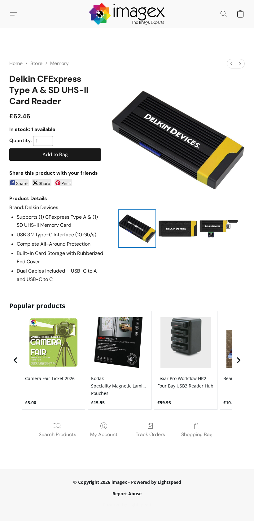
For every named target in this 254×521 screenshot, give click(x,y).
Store (36, 63)
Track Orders (150, 434)
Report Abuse (127, 494)
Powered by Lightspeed (127, 504)
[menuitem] (231, 63)
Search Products (57, 434)
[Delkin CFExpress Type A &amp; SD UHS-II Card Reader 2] (218, 228)
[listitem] (53, 360)
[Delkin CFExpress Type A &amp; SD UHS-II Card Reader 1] (178, 228)
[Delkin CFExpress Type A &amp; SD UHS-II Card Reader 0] (137, 228)
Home (16, 63)
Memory (59, 63)
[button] (127, 14)
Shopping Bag (196, 434)
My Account (103, 434)
